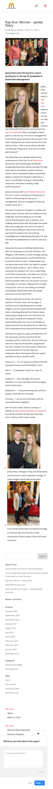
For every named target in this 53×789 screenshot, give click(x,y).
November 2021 (12, 619)
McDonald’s (38, 160)
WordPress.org (11, 692)
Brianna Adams (15, 30)
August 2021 (10, 628)
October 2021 (11, 624)
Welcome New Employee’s (18, 730)
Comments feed (12, 688)
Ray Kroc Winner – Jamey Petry (18, 580)
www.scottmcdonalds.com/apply (29, 410)
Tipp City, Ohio (43, 102)
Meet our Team (14, 717)
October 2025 (11, 611)
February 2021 (11, 641)
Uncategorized (12, 33)
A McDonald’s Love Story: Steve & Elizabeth (24, 568)
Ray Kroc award (12, 132)
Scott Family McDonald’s (34, 191)
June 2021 (9, 632)
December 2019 (12, 653)
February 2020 (11, 645)
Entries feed (10, 684)
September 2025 (12, 615)
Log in (8, 680)
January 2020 (10, 649)
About (10, 713)
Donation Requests (15, 734)
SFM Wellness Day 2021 (15, 584)
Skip (30, 783)
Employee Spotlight (13, 664)
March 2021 (10, 636)
